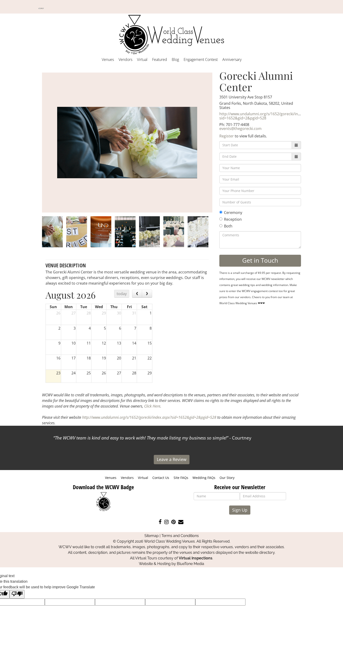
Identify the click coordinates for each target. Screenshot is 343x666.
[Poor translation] (17, 594)
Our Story (227, 477)
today (122, 293)
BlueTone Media (190, 563)
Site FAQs (181, 477)
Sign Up (239, 510)
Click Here (152, 406)
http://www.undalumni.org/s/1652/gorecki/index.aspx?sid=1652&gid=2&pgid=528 (267, 116)
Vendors (125, 59)
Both (228, 226)
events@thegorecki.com (240, 128)
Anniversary (232, 59)
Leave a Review (171, 459)
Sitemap (151, 535)
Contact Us (160, 477)
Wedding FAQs (203, 477)
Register (226, 136)
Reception (233, 219)
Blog (175, 59)
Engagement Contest (201, 59)
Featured (159, 59)
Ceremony (233, 212)
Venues (108, 59)
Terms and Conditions (180, 535)
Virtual (142, 59)
